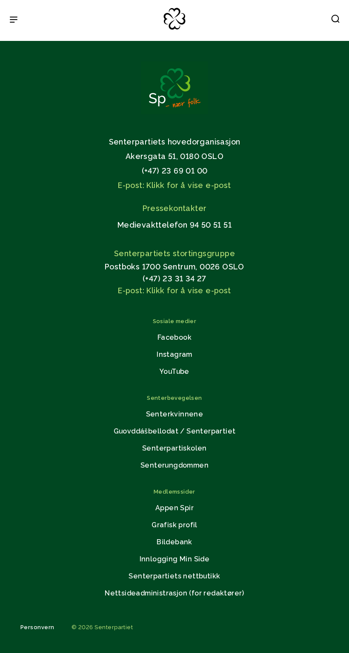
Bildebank (174, 542)
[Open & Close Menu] (14, 20)
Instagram (174, 354)
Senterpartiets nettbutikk (174, 576)
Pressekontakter (175, 208)
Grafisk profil (174, 525)
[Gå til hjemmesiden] (174, 112)
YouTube (174, 371)
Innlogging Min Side (175, 559)
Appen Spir (174, 508)
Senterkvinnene (174, 414)
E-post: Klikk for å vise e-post (174, 185)
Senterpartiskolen (174, 448)
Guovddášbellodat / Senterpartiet (175, 431)
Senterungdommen (174, 465)
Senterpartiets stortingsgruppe (174, 253)
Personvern (37, 627)
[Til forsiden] (174, 30)
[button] (335, 20)
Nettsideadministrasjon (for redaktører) (174, 593)
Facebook (174, 337)
